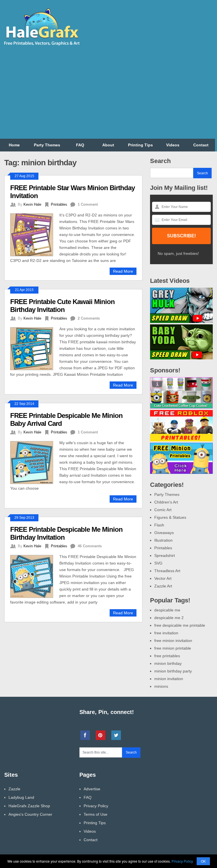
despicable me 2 (169, 617)
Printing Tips (140, 145)
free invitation (166, 633)
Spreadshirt (164, 555)
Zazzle (14, 789)
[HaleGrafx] (41, 44)
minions (161, 686)
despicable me (167, 610)
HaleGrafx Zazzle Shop (29, 806)
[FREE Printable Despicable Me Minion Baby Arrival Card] (34, 462)
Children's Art (166, 502)
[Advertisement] (150, 93)
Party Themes (47, 145)
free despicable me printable (179, 625)
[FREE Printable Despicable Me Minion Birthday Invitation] (34, 576)
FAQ (80, 145)
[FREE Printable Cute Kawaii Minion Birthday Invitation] (34, 348)
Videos (172, 145)
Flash (159, 525)
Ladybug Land (21, 797)
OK (203, 861)
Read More (123, 271)
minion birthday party (173, 671)
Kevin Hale (32, 204)
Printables (59, 204)
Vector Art (163, 578)
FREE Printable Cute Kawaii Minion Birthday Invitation (62, 305)
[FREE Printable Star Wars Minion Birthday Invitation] (34, 234)
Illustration (163, 540)
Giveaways (164, 532)
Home (14, 145)
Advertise (92, 789)
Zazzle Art (163, 586)
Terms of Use (95, 814)
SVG (158, 563)
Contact (201, 145)
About (108, 145)
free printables (167, 656)
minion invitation (168, 678)
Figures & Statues (170, 517)
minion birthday (168, 663)
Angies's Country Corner (30, 814)
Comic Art (163, 509)
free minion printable (172, 648)
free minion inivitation (173, 640)
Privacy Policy (96, 806)
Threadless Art (167, 570)
